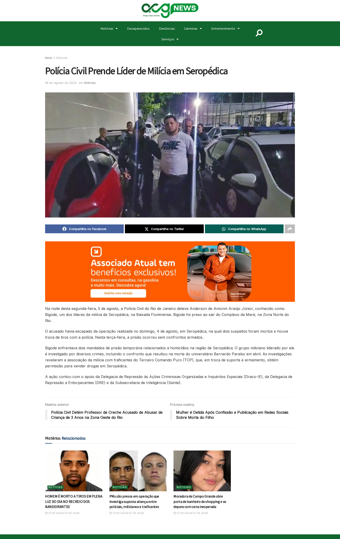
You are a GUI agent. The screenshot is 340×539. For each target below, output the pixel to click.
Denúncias (167, 28)
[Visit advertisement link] (170, 271)
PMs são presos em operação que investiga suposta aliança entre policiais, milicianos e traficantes (134, 501)
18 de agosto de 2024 (61, 83)
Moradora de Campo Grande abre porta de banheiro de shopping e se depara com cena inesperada (199, 501)
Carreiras (191, 28)
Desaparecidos (138, 28)
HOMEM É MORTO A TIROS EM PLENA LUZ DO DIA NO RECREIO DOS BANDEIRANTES (73, 501)
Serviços (167, 39)
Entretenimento (223, 28)
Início (48, 58)
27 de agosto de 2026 (64, 513)
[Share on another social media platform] (290, 228)
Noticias (106, 28)
